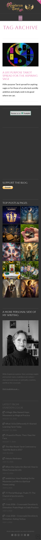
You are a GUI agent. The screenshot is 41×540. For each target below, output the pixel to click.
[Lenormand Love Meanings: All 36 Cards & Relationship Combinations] (29, 270)
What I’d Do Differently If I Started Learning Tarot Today (19, 425)
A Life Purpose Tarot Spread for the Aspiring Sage (20, 75)
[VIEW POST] (21, 55)
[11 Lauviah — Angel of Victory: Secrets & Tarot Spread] (29, 252)
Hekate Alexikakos (13, 458)
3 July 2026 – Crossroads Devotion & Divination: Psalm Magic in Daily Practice (20, 506)
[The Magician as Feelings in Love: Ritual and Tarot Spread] (11, 270)
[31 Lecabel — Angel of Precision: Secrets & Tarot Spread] (29, 288)
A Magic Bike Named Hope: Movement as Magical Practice (16, 414)
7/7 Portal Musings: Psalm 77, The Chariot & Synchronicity (19, 494)
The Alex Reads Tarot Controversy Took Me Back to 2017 (19, 448)
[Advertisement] (20, 148)
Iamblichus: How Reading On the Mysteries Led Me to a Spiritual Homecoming (18, 481)
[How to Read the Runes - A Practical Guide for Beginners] (29, 233)
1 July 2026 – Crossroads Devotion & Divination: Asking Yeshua (20, 517)
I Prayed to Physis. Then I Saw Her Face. (19, 436)
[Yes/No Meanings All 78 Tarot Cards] (11, 215)
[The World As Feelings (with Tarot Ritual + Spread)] (11, 288)
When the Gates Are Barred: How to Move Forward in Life (20, 468)
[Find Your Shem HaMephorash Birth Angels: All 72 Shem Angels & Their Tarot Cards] (11, 233)
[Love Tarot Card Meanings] (11, 252)
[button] (20, 18)
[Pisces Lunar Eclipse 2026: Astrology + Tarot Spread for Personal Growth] (29, 215)
